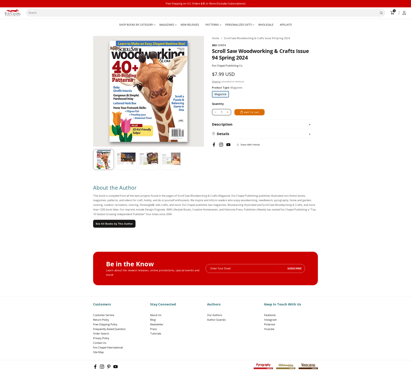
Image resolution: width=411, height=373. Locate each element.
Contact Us (99, 343)
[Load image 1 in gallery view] (103, 159)
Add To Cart (251, 112)
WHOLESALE (265, 24)
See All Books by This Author (114, 223)
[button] (136, 25)
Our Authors (214, 315)
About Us (155, 315)
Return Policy (101, 320)
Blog (153, 320)
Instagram (270, 320)
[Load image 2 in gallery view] (126, 159)
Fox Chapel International (108, 347)
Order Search (101, 333)
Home (215, 38)
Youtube (269, 329)
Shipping (216, 81)
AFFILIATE (286, 24)
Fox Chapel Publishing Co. (227, 65)
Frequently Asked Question (109, 329)
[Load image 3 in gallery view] (148, 159)
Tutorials (155, 333)
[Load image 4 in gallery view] (171, 159)
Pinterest (269, 324)
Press (153, 329)
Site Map (98, 352)
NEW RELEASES (190, 24)
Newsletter (156, 324)
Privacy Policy (101, 338)
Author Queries (216, 320)
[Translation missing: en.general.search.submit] (381, 13)
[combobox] (205, 12)
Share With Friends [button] (250, 144)
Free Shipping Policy (105, 324)
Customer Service (103, 315)
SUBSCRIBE (294, 268)
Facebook (270, 315)
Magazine (221, 95)
